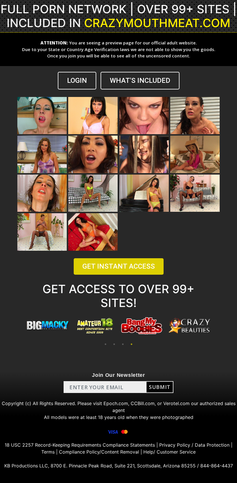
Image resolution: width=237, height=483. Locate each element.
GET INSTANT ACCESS (118, 266)
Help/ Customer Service (169, 452)
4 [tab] (131, 344)
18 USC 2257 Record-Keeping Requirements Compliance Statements (80, 445)
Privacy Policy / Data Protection (194, 445)
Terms (48, 452)
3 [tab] (123, 344)
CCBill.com (143, 403)
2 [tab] (114, 344)
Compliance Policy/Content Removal (99, 452)
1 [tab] (105, 344)
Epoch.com (115, 403)
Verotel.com (176, 403)
